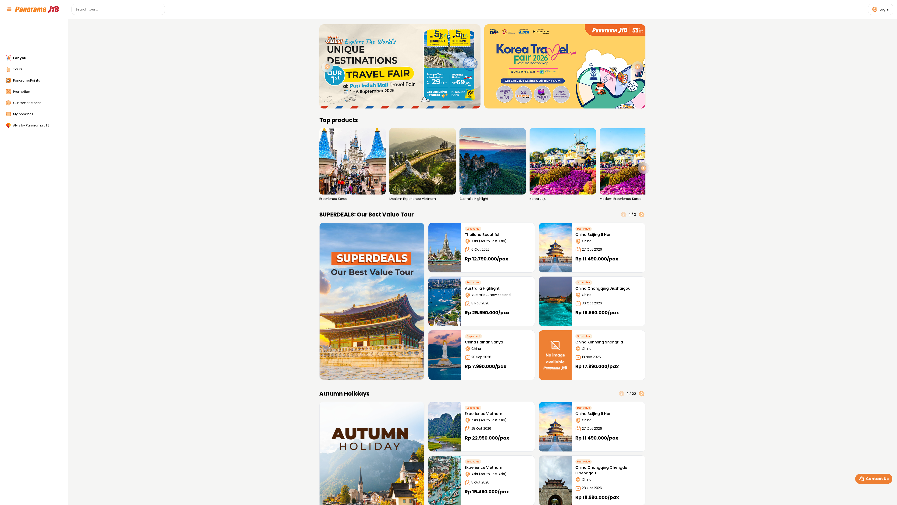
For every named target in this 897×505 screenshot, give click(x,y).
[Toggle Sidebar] (65, 252)
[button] (643, 168)
